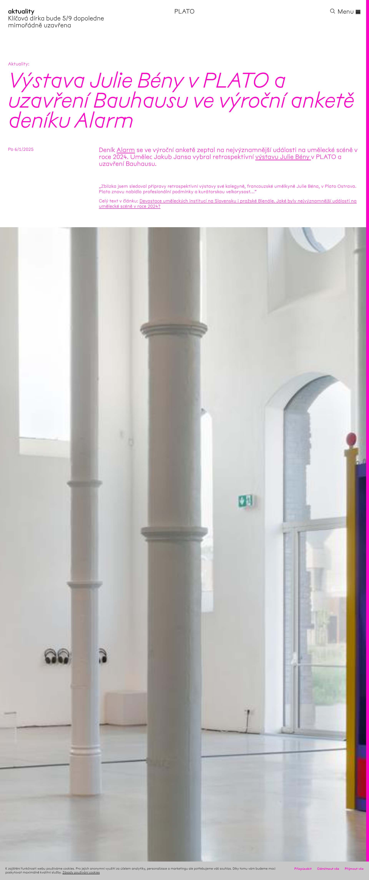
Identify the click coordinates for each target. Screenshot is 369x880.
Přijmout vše (354, 868)
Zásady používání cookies (81, 872)
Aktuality (18, 63)
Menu (349, 11)
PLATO (184, 11)
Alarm (126, 150)
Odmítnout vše (328, 868)
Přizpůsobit (303, 868)
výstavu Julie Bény (283, 157)
